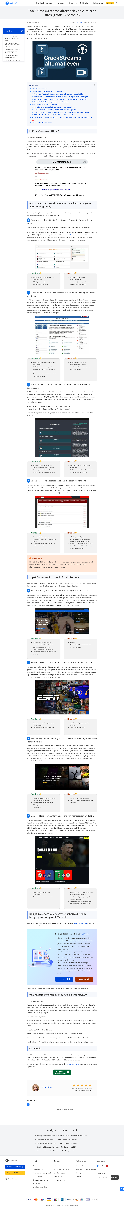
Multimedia (84, 3)
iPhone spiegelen (75, 235)
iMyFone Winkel (12, 1173)
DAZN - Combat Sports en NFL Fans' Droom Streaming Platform (56, 115)
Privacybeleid (37, 1176)
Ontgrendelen (60, 3)
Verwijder (79, 1176)
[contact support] (122, 1189)
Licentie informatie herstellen (86, 1169)
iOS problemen (59, 1166)
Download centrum (14, 1167)
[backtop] (116, 1191)
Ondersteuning (98, 3)
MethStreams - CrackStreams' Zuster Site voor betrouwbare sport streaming (60, 99)
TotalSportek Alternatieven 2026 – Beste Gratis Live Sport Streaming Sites (62, 1136)
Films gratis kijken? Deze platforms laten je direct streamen (12, 38)
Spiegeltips (36, 22)
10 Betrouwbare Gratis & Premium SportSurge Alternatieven (12, 50)
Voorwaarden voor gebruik (42, 1173)
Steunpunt (79, 1166)
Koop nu (82, 979)
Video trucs (58, 1176)
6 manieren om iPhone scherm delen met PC (11, 56)
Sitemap (78, 1173)
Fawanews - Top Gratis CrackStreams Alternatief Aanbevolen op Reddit (58, 94)
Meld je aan (114, 1177)
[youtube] (107, 1166)
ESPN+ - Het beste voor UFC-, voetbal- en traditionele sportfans (55, 110)
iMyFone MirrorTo (73, 1064)
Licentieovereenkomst (40, 1180)
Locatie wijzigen (59, 1173)
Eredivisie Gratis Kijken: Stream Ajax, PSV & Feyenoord (55, 1151)
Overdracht (73, 3)
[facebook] (98, 1166)
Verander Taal (13, 1179)
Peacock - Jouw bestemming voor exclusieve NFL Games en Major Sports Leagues (62, 112)
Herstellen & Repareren (44, 3)
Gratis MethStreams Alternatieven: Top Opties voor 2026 (12, 44)
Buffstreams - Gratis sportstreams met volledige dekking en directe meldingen (61, 97)
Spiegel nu (63, 979)
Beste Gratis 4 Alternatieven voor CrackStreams (48, 91)
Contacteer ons (38, 1169)
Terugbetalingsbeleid (40, 1187)
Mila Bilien (79, 22)
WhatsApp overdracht (61, 1169)
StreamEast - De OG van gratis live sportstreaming (51, 102)
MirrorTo (85, 934)
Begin (30, 22)
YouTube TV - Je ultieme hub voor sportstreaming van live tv (54, 107)
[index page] (11, 3)
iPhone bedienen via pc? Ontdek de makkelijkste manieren (57, 1139)
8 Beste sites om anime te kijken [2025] (12, 61)
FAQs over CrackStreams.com (42, 123)
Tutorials (57, 1161)
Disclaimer (36, 1184)
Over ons (36, 1166)
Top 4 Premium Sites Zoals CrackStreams (46, 104)
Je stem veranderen (60, 1180)
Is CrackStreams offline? (40, 89)
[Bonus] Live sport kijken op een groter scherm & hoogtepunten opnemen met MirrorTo (62, 118)
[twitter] (102, 1166)
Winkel (111, 3)
